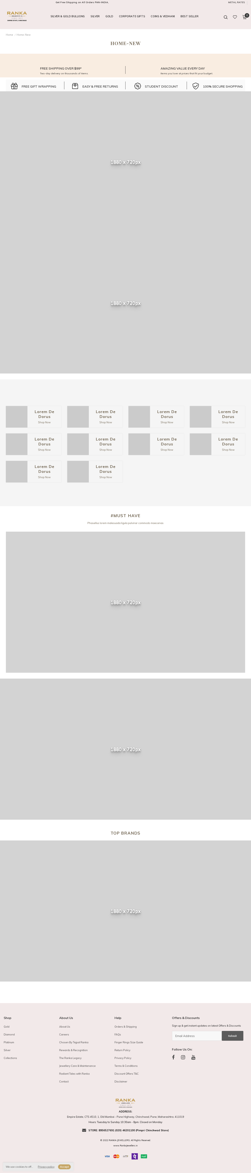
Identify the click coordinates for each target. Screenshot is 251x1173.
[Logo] (17, 16)
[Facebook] (173, 1057)
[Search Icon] (226, 17)
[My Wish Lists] (235, 17)
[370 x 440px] (16, 417)
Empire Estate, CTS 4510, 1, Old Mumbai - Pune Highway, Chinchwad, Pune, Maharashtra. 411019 (125, 1116)
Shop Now (44, 422)
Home (9, 34)
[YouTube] (193, 1057)
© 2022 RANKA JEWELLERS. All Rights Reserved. (125, 1140)
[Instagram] (183, 1057)
